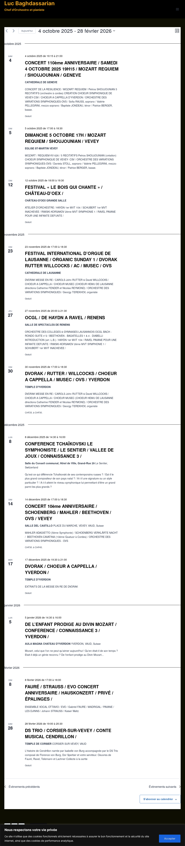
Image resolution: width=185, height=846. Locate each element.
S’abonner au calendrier (158, 799)
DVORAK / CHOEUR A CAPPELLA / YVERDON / (61, 569)
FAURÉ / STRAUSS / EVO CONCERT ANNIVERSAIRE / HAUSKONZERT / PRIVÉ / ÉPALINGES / (69, 692)
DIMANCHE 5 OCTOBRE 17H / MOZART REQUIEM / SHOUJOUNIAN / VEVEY (65, 138)
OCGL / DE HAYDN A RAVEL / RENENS (65, 317)
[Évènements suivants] (13, 31)
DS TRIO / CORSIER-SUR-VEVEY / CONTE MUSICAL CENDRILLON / (68, 733)
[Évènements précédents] (6, 31)
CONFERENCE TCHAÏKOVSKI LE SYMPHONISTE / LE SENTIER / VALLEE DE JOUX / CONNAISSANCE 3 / (69, 450)
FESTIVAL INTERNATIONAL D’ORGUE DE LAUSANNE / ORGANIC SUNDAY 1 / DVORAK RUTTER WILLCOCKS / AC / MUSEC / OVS (71, 259)
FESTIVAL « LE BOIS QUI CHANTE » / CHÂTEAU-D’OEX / (63, 190)
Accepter (169, 838)
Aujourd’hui (27, 30)
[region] (92, 835)
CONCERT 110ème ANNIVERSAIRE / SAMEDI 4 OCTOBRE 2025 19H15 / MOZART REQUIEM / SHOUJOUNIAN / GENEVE (72, 68)
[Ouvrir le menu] (177, 9)
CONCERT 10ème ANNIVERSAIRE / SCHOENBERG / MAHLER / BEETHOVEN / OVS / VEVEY (68, 512)
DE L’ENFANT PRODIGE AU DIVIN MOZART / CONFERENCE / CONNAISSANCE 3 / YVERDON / (71, 630)
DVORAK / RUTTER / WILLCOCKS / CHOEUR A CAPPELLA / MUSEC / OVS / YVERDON (71, 376)
